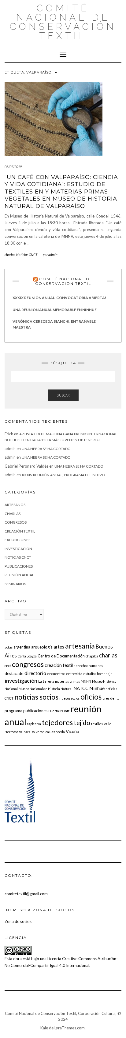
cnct (8, 666)
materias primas (67, 681)
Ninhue (97, 688)
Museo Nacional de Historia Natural (45, 689)
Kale (44, 1027)
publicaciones (19, 566)
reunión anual (19, 575)
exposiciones (17, 539)
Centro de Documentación (61, 655)
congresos (16, 522)
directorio (35, 673)
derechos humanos (88, 666)
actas (9, 647)
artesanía (80, 645)
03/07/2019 (13, 167)
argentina (21, 647)
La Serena (46, 681)
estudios (89, 674)
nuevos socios (69, 698)
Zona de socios (18, 921)
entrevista (74, 674)
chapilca (92, 656)
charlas (10, 255)
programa (13, 710)
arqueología (42, 647)
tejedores (57, 722)
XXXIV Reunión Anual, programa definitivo (63, 475)
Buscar (63, 395)
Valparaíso (27, 732)
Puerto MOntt (58, 711)
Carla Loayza (27, 656)
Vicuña (72, 731)
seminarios (15, 583)
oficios (91, 696)
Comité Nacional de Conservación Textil (63, 22)
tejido (82, 722)
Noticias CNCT (26, 255)
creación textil (20, 531)
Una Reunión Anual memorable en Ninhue (55, 309)
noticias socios (36, 697)
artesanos (15, 504)
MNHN (86, 681)
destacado (14, 673)
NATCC (80, 688)
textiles (97, 724)
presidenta (111, 698)
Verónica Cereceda (50, 732)
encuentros (56, 674)
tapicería (34, 724)
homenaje (105, 674)
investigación (18, 548)
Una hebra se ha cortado (46, 448)
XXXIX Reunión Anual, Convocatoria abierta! (59, 297)
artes (59, 646)
